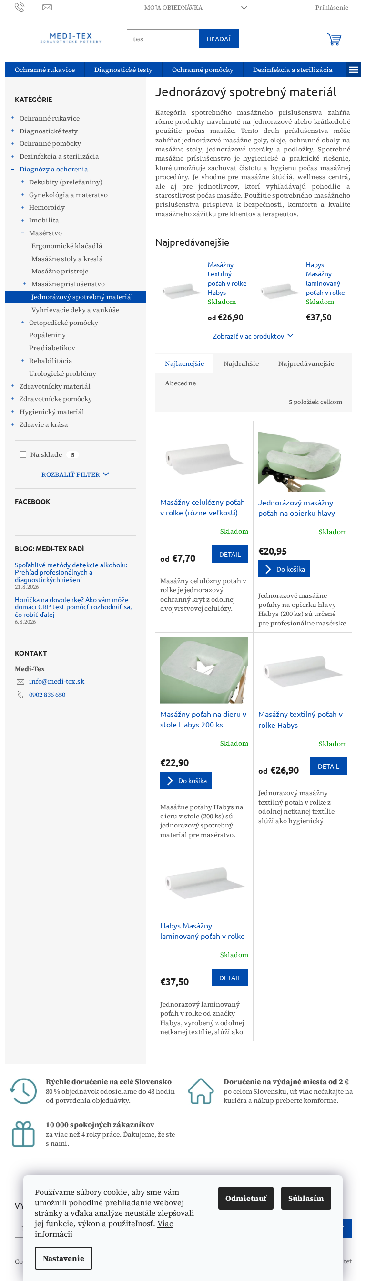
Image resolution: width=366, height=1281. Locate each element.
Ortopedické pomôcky (59, 322)
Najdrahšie (237, 363)
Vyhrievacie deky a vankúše (71, 309)
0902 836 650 (43, 694)
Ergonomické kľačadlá (63, 246)
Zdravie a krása (40, 424)
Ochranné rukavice (46, 118)
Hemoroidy (43, 207)
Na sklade (49, 454)
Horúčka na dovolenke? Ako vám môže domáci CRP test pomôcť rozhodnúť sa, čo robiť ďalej (69, 607)
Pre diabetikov (48, 348)
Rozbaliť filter (67, 474)
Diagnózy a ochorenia (50, 169)
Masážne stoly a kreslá (63, 258)
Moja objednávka (170, 7)
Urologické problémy (58, 373)
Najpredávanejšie (302, 363)
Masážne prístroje (56, 271)
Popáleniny (43, 335)
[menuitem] (41, 69)
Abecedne (176, 383)
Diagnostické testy (45, 131)
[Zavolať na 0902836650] (25, 7)
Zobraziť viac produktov (245, 336)
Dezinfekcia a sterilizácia (55, 156)
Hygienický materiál (48, 411)
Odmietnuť (242, 1198)
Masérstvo (41, 233)
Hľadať (215, 38)
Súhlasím (303, 1198)
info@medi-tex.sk (53, 681)
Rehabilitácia (47, 360)
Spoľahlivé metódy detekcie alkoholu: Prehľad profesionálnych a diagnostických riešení (67, 572)
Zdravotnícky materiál (51, 386)
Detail (226, 554)
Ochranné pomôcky (46, 143)
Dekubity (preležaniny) (62, 182)
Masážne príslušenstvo (64, 284)
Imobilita (40, 220)
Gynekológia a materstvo (64, 195)
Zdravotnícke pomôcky (52, 398)
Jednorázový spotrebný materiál (79, 297)
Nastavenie (60, 1258)
